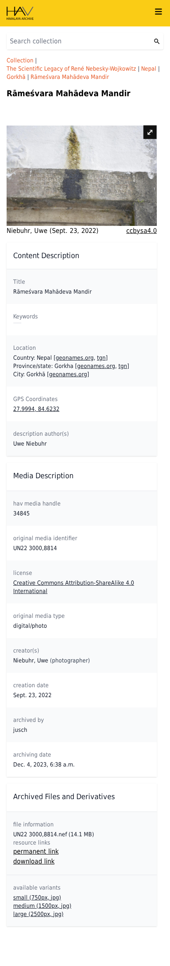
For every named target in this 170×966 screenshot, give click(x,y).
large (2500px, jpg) (38, 914)
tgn (101, 357)
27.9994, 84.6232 (36, 409)
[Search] (156, 41)
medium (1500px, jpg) (42, 905)
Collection (20, 60)
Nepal (148, 68)
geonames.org (75, 357)
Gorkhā (16, 77)
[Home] (80, 13)
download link (33, 861)
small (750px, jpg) (37, 897)
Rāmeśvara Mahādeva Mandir (70, 77)
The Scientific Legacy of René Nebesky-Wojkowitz (71, 68)
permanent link (36, 851)
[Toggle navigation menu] (158, 12)
